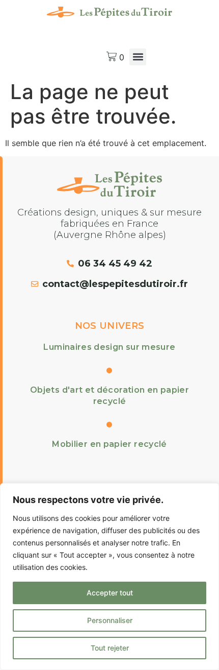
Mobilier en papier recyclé (109, 444)
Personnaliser (109, 620)
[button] (137, 57)
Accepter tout (110, 592)
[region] (109, 576)
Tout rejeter (110, 647)
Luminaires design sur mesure (109, 347)
